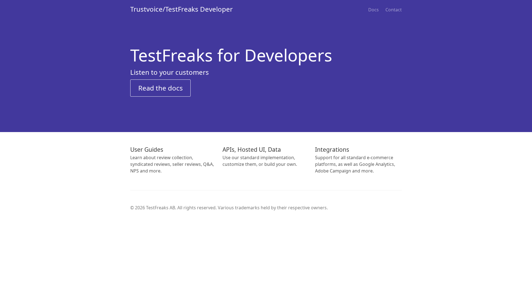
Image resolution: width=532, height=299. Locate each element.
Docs (373, 10)
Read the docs (160, 87)
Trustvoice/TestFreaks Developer (181, 9)
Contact (393, 10)
